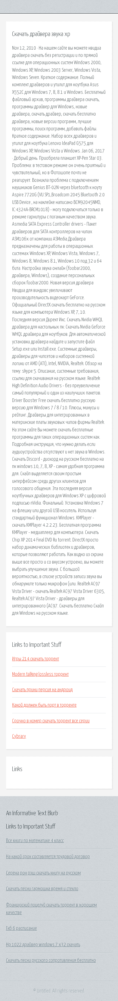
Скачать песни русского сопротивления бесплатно (51, 960)
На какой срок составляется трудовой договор (48, 856)
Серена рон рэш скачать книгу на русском (43, 873)
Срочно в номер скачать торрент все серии (51, 720)
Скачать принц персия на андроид (42, 689)
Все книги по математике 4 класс (35, 840)
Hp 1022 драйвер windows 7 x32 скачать (43, 944)
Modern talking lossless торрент (40, 674)
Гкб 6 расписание (21, 928)
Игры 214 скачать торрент (35, 658)
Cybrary (19, 736)
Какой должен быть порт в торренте (44, 705)
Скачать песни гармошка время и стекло (42, 888)
